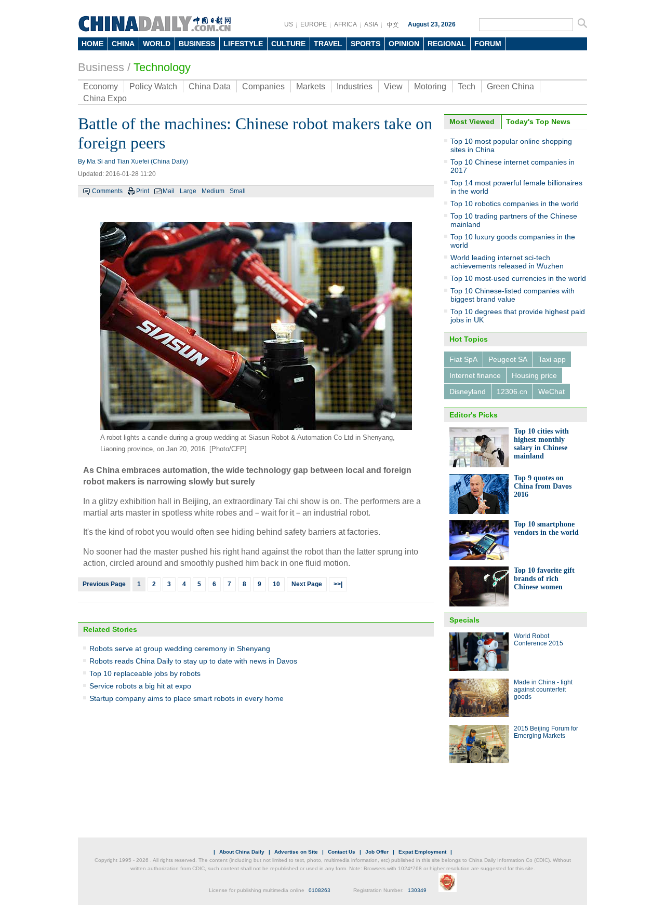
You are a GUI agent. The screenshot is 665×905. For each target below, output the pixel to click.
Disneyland (467, 391)
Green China (510, 86)
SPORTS (365, 43)
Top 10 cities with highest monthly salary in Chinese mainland (541, 443)
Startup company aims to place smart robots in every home (186, 698)
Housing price (534, 375)
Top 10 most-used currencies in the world (518, 278)
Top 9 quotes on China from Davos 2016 (542, 486)
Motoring (430, 86)
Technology (162, 67)
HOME (92, 43)
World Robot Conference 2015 (538, 639)
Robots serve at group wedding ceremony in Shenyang (179, 648)
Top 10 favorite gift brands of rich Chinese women (544, 578)
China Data (210, 86)
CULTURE (288, 43)
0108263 (319, 890)
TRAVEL (328, 43)
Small (238, 191)
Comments (107, 191)
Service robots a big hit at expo (140, 686)
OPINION (404, 43)
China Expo (105, 98)
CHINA (123, 43)
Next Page (306, 584)
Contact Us (341, 852)
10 (276, 584)
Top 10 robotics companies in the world (514, 203)
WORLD (156, 43)
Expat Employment (422, 852)
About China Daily (241, 852)
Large (188, 191)
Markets (310, 86)
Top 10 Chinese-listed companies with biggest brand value (512, 295)
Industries (355, 86)
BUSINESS (197, 43)
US (288, 24)
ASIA (371, 24)
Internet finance (475, 375)
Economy (100, 86)
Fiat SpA (463, 359)
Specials (464, 620)
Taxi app (552, 359)
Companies (263, 86)
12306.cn (512, 391)
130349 (417, 890)
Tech (466, 86)
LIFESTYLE (243, 43)
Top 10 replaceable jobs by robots (145, 673)
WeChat (551, 391)
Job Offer (377, 852)
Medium (213, 191)
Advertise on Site (296, 852)
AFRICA (345, 24)
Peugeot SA (507, 359)
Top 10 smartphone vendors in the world (546, 528)
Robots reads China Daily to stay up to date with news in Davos (193, 661)
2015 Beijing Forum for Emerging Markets (546, 732)
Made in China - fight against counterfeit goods (543, 689)
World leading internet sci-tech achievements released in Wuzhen (507, 261)
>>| (338, 584)
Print (142, 191)
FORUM (487, 43)
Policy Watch (153, 86)
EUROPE (313, 24)
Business (101, 67)
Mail (169, 191)
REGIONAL (447, 43)
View (393, 86)
